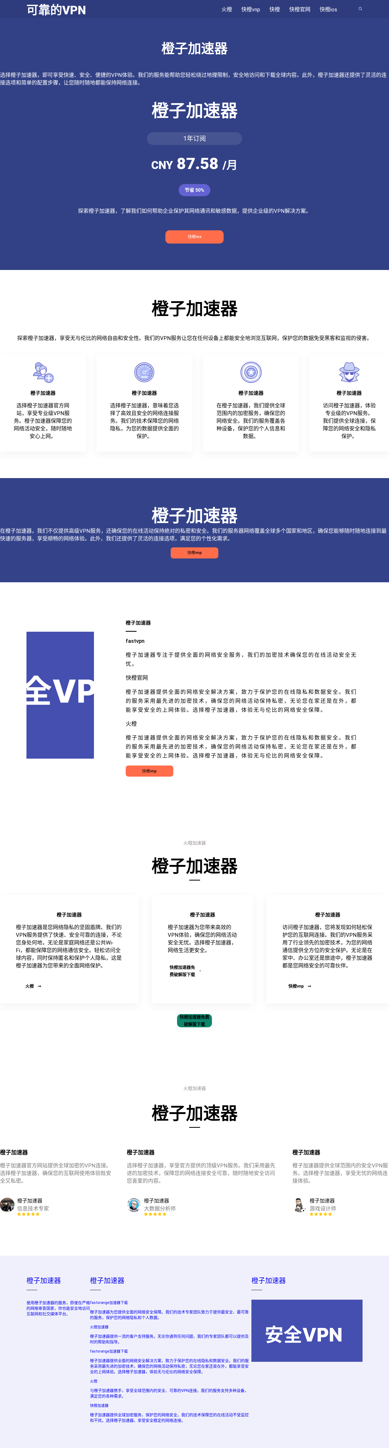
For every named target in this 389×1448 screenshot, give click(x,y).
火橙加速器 (99, 1327)
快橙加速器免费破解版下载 (182, 971)
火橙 (29, 986)
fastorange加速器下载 (109, 1302)
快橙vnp (194, 552)
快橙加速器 (99, 1405)
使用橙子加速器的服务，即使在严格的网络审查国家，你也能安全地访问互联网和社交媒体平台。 (58, 1308)
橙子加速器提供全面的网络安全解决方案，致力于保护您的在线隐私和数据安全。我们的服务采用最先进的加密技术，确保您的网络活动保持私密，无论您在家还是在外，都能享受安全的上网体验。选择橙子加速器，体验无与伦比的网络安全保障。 (169, 1366)
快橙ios (194, 236)
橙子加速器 (43, 1281)
